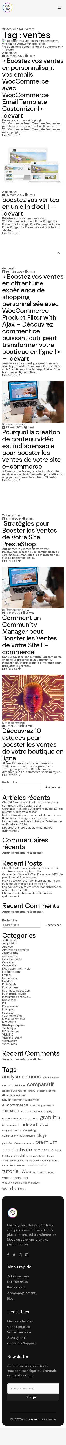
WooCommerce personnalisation (21, 1182)
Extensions (9, 978)
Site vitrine (9, 1022)
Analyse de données (16, 950)
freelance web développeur (33, 1111)
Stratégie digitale (13, 1025)
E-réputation (11, 972)
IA (59, 1118)
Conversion (9, 965)
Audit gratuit (17, 1338)
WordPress (9, 1044)
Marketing (29, 1130)
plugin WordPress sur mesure (18, 1143)
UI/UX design (10, 1031)
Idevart (34, 1419)
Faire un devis (17, 1282)
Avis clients (9, 956)
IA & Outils (9, 984)
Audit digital (10, 953)
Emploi (6, 975)
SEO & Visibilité (52, 1150)
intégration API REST (11, 1130)
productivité (17, 1149)
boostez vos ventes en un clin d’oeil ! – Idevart (30, 206)
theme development (13, 1160)
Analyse (7, 946)
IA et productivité (14, 994)
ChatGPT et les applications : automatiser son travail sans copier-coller (30, 804)
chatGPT (6, 1085)
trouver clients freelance (13, 1165)
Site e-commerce (13, 1019)
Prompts (8, 1009)
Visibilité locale (12, 1038)
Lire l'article (10, 135)
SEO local (7, 1156)
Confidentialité (12, 959)
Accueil (11, 29)
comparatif (40, 1084)
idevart (30, 1124)
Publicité (8, 1012)
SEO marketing (12, 1016)
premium (46, 1141)
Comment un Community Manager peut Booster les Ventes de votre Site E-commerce (29, 634)
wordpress (14, 1188)
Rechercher (9, 782)
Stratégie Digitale (37, 1156)
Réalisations (16, 1287)
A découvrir (10, 940)
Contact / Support (21, 1343)
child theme (19, 1085)
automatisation (51, 1077)
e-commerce (15, 1105)
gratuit (48, 1117)
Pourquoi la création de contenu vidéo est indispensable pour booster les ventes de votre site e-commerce (31, 449)
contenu (31, 1090)
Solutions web (18, 1276)
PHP (4, 1003)
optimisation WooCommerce (18, 1135)
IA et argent (10, 987)
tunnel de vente (36, 1165)
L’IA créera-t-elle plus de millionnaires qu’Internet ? (27, 829)
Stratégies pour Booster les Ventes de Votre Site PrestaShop (29, 533)
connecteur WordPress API (14, 1090)
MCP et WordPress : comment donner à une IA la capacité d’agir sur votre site (31, 816)
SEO (37, 1150)
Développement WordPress (20, 1100)
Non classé (9, 1000)
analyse (11, 1076)
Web (26, 1171)
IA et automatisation (16, 990)
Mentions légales (20, 1321)
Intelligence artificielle (16, 997)
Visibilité (7, 1034)
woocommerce (15, 1177)
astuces (31, 1076)
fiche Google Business (42, 1105)
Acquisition (9, 943)
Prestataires (10, 1006)
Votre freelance (19, 1332)
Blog (10, 1298)
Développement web (16, 968)
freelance (10, 1110)
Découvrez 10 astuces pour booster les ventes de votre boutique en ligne (32, 744)
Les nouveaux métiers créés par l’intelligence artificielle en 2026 (32, 822)
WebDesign (9, 1041)
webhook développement (44, 1172)
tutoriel (11, 1171)
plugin (42, 1135)
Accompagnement (21, 1293)
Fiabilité (7, 981)
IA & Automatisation (11, 1125)
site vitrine (21, 1156)
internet (44, 1125)
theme (50, 1156)
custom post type (46, 1090)
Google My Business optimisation (20, 1118)
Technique (9, 1028)
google (50, 1111)
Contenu (8, 962)
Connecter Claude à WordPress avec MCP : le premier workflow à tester (32, 810)
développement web (14, 1095)
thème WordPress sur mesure (41, 1160)
